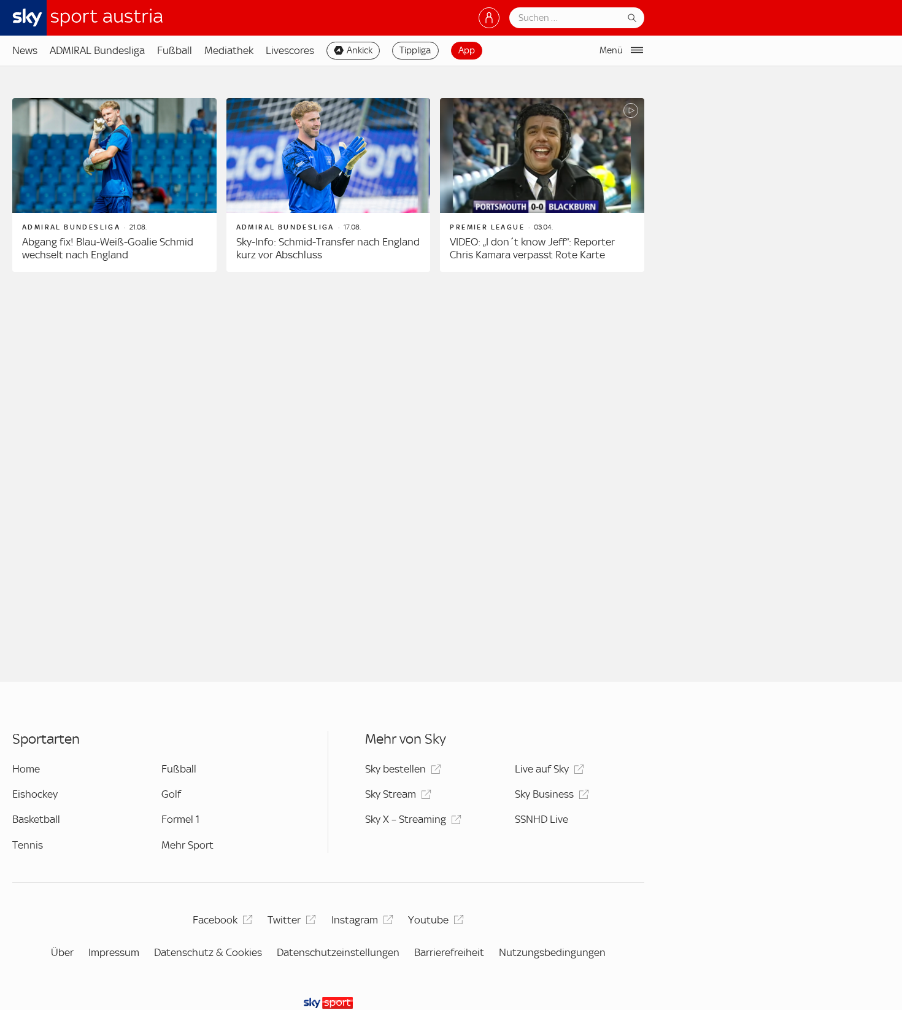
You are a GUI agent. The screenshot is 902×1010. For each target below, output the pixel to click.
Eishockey (35, 794)
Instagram (354, 920)
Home (26, 769)
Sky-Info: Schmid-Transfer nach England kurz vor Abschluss (328, 248)
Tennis (27, 845)
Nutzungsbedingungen (552, 952)
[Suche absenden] (632, 17)
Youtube (428, 920)
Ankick (359, 50)
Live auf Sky (542, 769)
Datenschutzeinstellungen (338, 952)
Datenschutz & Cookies (208, 952)
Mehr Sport (187, 845)
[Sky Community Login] (489, 17)
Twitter (284, 920)
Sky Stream (390, 794)
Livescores (290, 50)
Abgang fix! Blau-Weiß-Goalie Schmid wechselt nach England (107, 248)
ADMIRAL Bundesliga (97, 50)
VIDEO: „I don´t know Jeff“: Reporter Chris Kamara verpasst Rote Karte (532, 248)
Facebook (215, 920)
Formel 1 (180, 819)
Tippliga (415, 50)
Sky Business (544, 794)
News (24, 50)
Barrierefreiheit (449, 952)
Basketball (36, 819)
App (466, 50)
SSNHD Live (541, 819)
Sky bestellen (395, 769)
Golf (171, 794)
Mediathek (228, 50)
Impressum (113, 952)
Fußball (174, 50)
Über (62, 952)
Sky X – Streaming (405, 819)
